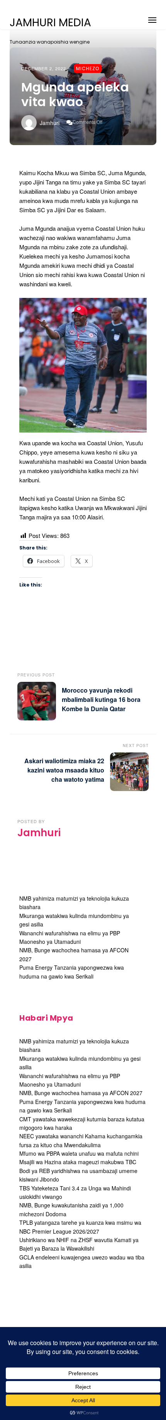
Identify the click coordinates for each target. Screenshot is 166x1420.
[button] (152, 19)
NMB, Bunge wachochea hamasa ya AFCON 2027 (80, 1093)
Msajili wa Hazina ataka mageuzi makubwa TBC (77, 1162)
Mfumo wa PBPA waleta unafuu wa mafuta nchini (79, 1153)
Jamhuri (49, 123)
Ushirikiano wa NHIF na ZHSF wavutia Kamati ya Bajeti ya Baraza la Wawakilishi (79, 1244)
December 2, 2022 (43, 68)
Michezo (87, 68)
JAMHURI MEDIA (50, 22)
